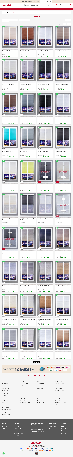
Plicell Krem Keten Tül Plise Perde (26, 252)
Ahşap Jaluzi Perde (58, 404)
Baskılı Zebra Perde (5, 385)
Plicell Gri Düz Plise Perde (25, 151)
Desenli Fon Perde (5, 411)
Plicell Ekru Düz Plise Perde (43, 151)
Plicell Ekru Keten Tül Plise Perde (44, 352)
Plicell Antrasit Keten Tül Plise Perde (44, 252)
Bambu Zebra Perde (5, 381)
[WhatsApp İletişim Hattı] (3, 453)
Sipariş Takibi (4, 425)
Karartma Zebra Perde (6, 392)
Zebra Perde (24, 9)
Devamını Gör (36, 362)
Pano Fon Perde (4, 412)
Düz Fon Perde (4, 404)
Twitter (64, 425)
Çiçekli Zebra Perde (5, 388)
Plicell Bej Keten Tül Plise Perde (62, 252)
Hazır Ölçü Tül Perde (59, 380)
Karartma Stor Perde (41, 385)
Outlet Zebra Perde (5, 395)
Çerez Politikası (16, 435)
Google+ (64, 428)
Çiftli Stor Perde (37, 9)
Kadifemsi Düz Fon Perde (6, 409)
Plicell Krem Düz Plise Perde (7, 185)
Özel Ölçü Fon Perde (5, 407)
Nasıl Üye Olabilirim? (35, 426)
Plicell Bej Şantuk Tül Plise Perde (62, 285)
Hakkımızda (4, 423)
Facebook (64, 423)
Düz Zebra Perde (5, 380)
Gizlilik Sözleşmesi (17, 425)
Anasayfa (4, 12)
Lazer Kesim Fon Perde (6, 414)
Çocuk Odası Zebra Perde (6, 393)
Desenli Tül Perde (58, 392)
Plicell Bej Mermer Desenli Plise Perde (9, 319)
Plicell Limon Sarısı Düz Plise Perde (26, 185)
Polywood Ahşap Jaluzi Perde (60, 402)
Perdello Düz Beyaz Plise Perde (44, 50)
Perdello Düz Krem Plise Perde (8, 84)
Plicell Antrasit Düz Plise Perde (61, 151)
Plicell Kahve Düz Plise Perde (7, 118)
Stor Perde (43, 9)
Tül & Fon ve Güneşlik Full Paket (25, 402)
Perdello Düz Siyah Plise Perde (43, 84)
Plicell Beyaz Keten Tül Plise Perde (8, 285)
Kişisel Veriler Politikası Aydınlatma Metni (21, 437)
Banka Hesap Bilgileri (17, 428)
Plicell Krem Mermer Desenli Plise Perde (27, 319)
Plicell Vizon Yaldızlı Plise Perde (62, 352)
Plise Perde (30, 9)
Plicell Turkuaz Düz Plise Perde (8, 151)
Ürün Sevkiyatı (16, 426)
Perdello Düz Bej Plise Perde (7, 50)
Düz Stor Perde (40, 380)
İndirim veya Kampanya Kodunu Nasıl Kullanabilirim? (38, 424)
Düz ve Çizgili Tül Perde (59, 386)
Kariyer (3, 430)
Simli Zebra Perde (5, 390)
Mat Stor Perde (40, 381)
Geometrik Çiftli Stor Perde (24, 386)
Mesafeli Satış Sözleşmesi (18, 433)
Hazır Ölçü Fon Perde (5, 400)
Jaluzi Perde (49, 9)
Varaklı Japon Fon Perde (6, 405)
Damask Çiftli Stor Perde (24, 381)
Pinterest (64, 430)
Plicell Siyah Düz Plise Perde (43, 118)
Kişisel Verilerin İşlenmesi (18, 431)
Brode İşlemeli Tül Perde (59, 383)
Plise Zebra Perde (5, 383)
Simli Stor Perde (40, 386)
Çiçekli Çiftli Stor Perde (24, 383)
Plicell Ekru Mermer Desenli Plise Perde (63, 319)
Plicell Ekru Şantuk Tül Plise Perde (44, 285)
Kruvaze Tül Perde (58, 385)
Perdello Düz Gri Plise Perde (25, 84)
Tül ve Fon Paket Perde (24, 400)
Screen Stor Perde (40, 383)
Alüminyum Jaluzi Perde (59, 400)
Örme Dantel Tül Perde (59, 381)
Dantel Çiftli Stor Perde (24, 385)
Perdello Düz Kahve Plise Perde (26, 50)
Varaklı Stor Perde (40, 388)
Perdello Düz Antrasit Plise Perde (62, 84)
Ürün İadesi (16, 430)
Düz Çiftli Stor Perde (23, 380)
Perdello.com (40, 445)
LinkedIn (63, 426)
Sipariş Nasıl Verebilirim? (35, 427)
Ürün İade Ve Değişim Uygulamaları (37, 431)
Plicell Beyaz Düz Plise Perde (61, 118)
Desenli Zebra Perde (5, 386)
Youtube (64, 433)
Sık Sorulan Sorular (5, 426)
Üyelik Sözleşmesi (17, 423)
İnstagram (64, 431)
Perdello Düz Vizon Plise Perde (61, 50)
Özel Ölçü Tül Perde (59, 388)
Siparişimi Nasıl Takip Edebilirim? (37, 429)
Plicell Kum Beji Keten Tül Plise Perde (27, 285)
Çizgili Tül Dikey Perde (41, 400)
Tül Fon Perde (4, 402)
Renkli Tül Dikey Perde (41, 402)
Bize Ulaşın (4, 428)
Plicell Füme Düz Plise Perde (25, 118)
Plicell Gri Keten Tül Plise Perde (8, 352)
